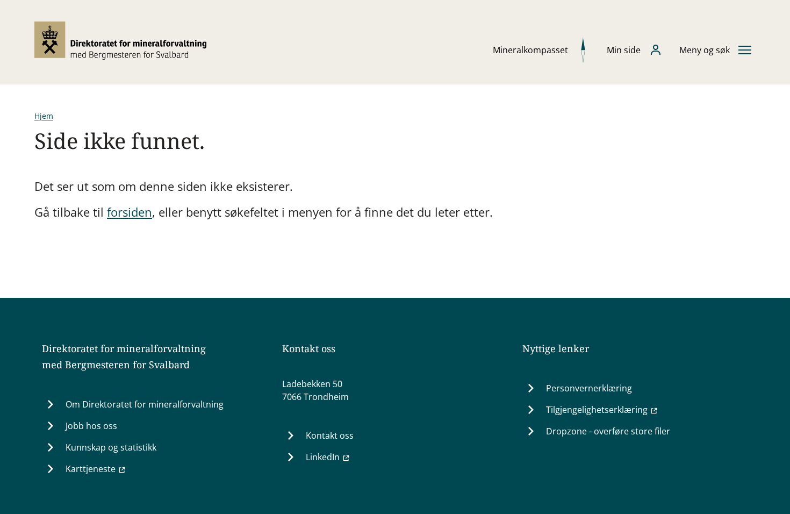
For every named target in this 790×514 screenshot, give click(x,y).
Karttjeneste (91, 469)
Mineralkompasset (530, 50)
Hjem (43, 116)
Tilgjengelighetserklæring (597, 410)
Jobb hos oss (91, 426)
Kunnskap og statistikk (111, 447)
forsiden (129, 212)
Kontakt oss (330, 435)
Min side (624, 50)
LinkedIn (323, 457)
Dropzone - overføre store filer (608, 431)
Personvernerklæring (589, 388)
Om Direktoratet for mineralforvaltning (145, 404)
